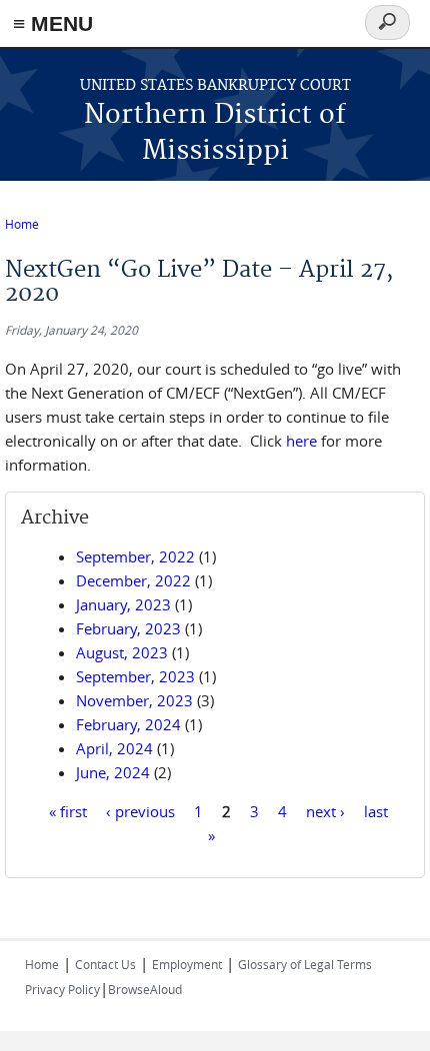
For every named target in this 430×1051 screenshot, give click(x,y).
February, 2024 (128, 724)
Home (22, 224)
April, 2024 (114, 748)
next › (325, 811)
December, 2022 (133, 580)
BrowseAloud (145, 989)
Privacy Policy (62, 989)
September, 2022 (135, 556)
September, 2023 (135, 676)
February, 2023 (128, 628)
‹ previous (140, 811)
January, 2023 (123, 604)
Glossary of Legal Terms (305, 964)
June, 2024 (113, 772)
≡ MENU (53, 23)
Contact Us (105, 964)
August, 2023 (122, 652)
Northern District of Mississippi (215, 133)
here (301, 441)
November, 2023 (134, 700)
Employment (187, 964)
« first (68, 811)
